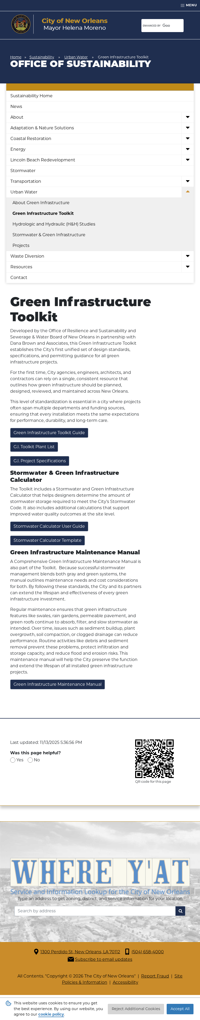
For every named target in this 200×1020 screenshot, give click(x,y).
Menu (191, 5)
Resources (21, 266)
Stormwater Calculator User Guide (49, 526)
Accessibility (125, 982)
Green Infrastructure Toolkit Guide (49, 432)
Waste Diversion (27, 256)
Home (15, 57)
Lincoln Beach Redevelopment (42, 159)
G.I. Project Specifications (40, 460)
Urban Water (76, 57)
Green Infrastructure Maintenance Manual (58, 684)
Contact (18, 277)
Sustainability (41, 57)
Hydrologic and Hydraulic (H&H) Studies (53, 224)
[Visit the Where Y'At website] (100, 876)
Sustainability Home (31, 95)
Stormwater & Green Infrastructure (48, 234)
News (16, 106)
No (37, 759)
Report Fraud (155, 976)
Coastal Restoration (30, 138)
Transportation (25, 181)
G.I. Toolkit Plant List (34, 446)
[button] (188, 117)
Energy (18, 149)
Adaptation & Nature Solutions (42, 127)
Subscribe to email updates (103, 959)
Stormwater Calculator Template (48, 540)
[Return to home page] (59, 24)
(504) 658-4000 (148, 951)
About (16, 117)
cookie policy (51, 1014)
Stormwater (22, 170)
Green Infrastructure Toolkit (43, 213)
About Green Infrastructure (41, 202)
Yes (19, 759)
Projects (20, 245)
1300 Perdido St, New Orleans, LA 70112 (80, 951)
